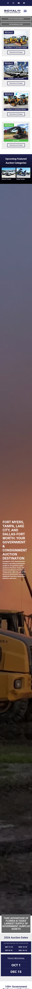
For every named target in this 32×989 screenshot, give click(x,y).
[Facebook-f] (8, 3)
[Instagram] (13, 3)
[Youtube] (19, 3)
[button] (25, 11)
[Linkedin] (24, 3)
